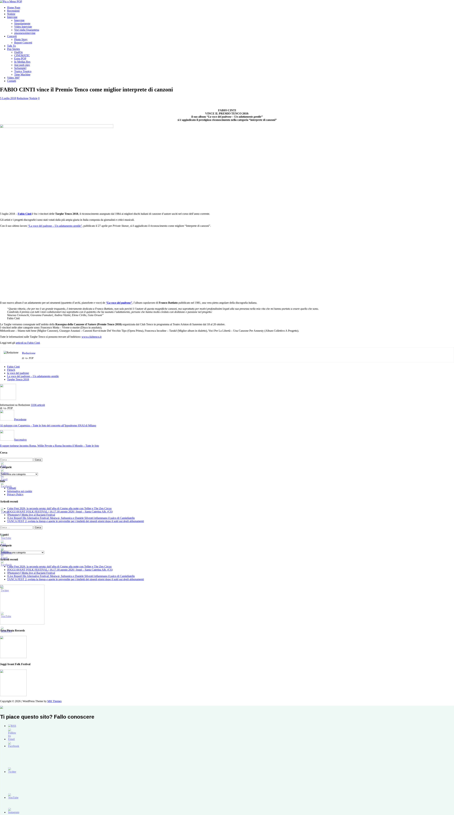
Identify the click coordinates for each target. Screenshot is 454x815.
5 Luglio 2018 (8, 98)
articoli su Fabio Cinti (28, 342)
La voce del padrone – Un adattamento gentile (33, 376)
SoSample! (20, 68)
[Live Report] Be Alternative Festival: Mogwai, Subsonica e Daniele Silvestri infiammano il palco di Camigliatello (71, 517)
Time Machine (22, 74)
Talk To (11, 45)
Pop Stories (13, 48)
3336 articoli (38, 404)
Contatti (11, 80)
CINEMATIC (22, 55)
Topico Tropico (22, 71)
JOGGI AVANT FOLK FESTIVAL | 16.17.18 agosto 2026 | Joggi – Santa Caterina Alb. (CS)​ (60, 511)
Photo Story (20, 39)
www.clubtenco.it (91, 336)
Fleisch (11, 369)
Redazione (23, 98)
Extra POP (20, 58)
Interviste (12, 17)
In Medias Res (22, 61)
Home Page (13, 7)
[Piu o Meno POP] (11, 1)
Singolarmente (22, 23)
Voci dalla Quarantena (26, 29)
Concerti (12, 36)
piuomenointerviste (24, 33)
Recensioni (13, 10)
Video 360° (13, 77)
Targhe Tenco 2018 (18, 379)
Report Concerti (23, 42)
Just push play (22, 64)
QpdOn (18, 52)
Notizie (11, 13)
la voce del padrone (18, 373)
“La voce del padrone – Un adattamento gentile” (55, 225)
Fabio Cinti (13, 366)
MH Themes (54, 701)
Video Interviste (23, 26)
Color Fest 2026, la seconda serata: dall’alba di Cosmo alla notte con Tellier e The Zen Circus (59, 508)
